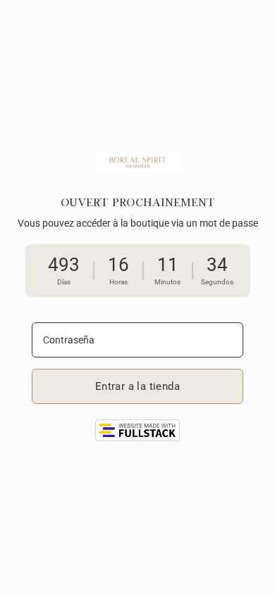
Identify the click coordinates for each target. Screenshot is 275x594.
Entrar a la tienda (137, 386)
